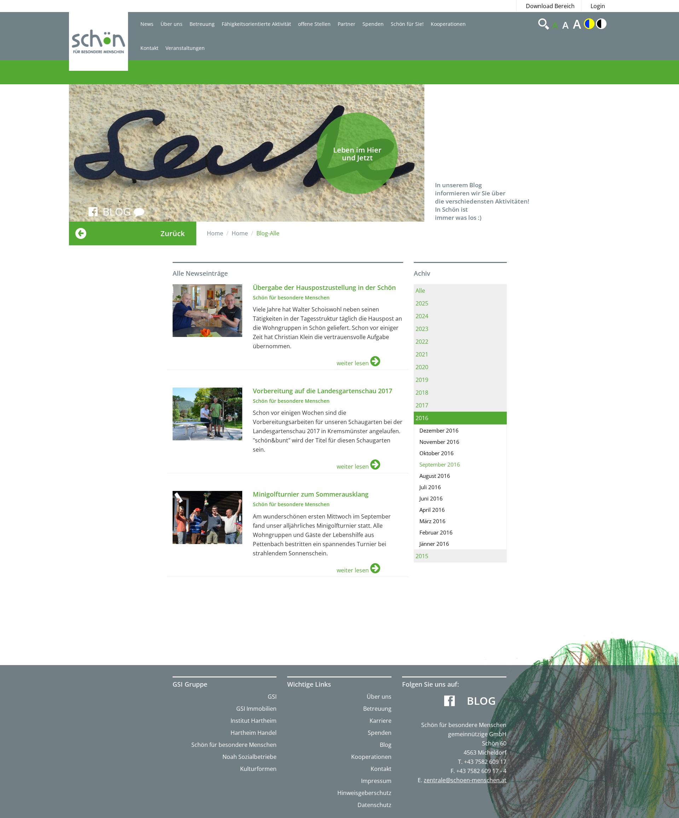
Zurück (173, 233)
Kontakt (149, 48)
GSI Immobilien (256, 709)
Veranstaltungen (185, 48)
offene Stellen (314, 24)
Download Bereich (550, 6)
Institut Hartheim (254, 721)
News (146, 24)
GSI (272, 696)
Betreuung (202, 24)
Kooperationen (448, 24)
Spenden (373, 24)
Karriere (380, 721)
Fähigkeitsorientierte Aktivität (256, 24)
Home (215, 233)
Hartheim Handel (254, 733)
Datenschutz (374, 805)
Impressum (376, 781)
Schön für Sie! (407, 24)
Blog (385, 745)
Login (598, 6)
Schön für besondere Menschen (234, 745)
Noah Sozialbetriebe (249, 757)
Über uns (171, 24)
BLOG (118, 211)
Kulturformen (258, 769)
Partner (346, 24)
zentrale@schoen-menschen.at (465, 780)
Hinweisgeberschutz (364, 793)
